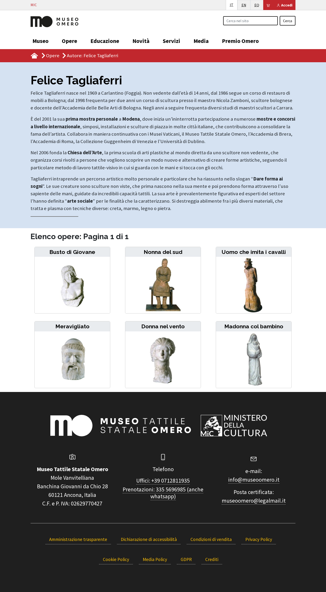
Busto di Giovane (72, 252)
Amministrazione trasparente (78, 539)
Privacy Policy (258, 539)
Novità (140, 41)
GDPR (186, 559)
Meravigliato (72, 326)
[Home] (54, 21)
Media (201, 41)
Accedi (286, 5)
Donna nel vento (163, 326)
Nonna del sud (163, 252)
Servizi (171, 41)
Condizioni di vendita (211, 539)
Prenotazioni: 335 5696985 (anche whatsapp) (163, 493)
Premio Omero (240, 41)
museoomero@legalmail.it (254, 500)
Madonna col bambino (253, 326)
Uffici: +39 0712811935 (163, 480)
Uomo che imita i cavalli (254, 252)
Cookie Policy (116, 559)
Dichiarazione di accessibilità (149, 539)
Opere (69, 41)
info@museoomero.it (253, 479)
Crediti (211, 559)
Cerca (287, 20)
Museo (40, 41)
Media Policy (155, 559)
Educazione (104, 41)
